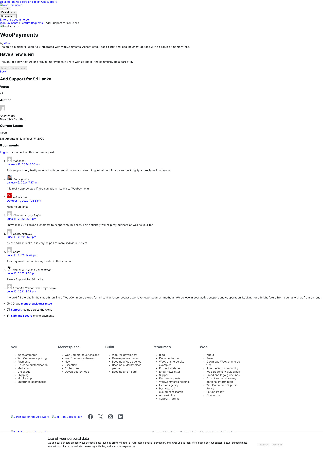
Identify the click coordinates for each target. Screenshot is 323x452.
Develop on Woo (11, 1)
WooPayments (9, 23)
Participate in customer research (171, 390)
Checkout (23, 371)
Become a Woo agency (126, 361)
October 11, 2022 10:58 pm (24, 200)
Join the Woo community (222, 368)
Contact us (213, 395)
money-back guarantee (36, 303)
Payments (23, 361)
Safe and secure (21, 315)
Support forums (169, 398)
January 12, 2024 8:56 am (23, 164)
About (210, 354)
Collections (72, 368)
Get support (49, 1)
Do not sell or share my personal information (221, 380)
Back (3, 71)
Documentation (169, 358)
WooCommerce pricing (32, 358)
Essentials (71, 365)
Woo (7, 43)
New (67, 361)
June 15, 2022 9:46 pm (21, 237)
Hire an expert (31, 1)
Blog (162, 354)
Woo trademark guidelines (223, 371)
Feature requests (169, 378)
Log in (4, 152)
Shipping (23, 375)
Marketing (23, 368)
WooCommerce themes (80, 358)
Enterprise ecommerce (31, 381)
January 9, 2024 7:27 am (22, 182)
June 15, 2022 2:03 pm (21, 273)
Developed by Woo (77, 371)
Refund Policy (215, 391)
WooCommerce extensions (82, 354)
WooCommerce (27, 354)
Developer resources (125, 358)
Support (16, 309)
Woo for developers (124, 354)
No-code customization (32, 365)
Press (209, 358)
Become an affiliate (124, 371)
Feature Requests (32, 23)
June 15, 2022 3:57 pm (21, 291)
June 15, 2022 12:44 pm (22, 255)
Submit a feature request (13, 68)
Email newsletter (169, 371)
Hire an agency (168, 385)
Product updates (169, 368)
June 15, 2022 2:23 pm (21, 218)
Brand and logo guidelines (223, 375)
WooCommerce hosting (174, 381)
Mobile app (24, 378)
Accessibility (167, 395)
